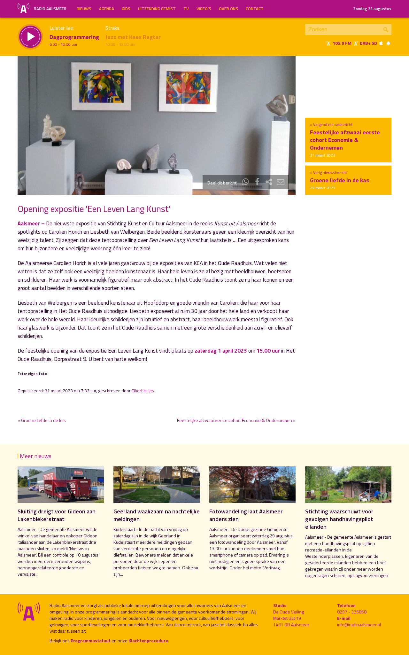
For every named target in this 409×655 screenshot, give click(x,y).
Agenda (106, 8)
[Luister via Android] (388, 43)
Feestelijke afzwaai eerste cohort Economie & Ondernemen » (236, 420)
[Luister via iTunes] (381, 43)
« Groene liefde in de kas (42, 420)
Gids (126, 8)
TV (186, 8)
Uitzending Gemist (157, 8)
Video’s (204, 8)
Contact (255, 8)
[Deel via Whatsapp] (245, 182)
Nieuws (84, 8)
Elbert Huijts (143, 390)
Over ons (228, 8)
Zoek (385, 29)
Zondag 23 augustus (372, 8)
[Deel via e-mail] (280, 182)
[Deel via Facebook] (257, 182)
